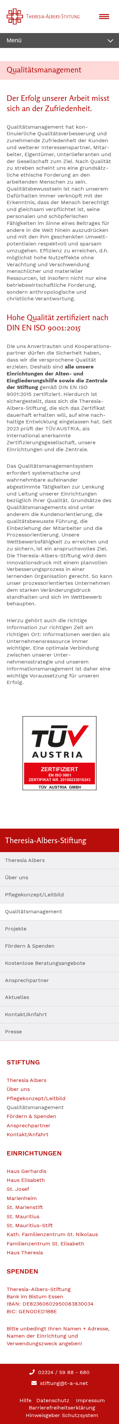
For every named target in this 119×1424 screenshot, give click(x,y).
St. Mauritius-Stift (30, 1225)
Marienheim (22, 1198)
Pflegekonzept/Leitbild (34, 894)
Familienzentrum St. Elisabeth (45, 1243)
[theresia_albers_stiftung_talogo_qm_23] (59, 753)
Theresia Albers (25, 860)
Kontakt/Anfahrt (26, 1014)
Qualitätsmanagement (33, 911)
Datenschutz (52, 1400)
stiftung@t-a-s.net (63, 1383)
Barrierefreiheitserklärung (62, 1407)
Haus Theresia (25, 1252)
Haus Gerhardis (26, 1171)
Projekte (15, 929)
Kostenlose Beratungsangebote (45, 963)
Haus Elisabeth (26, 1180)
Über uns (16, 877)
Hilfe (25, 1400)
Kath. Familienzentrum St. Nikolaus (52, 1234)
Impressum (90, 1400)
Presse (13, 1031)
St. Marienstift (25, 1207)
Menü (14, 40)
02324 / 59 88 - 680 (63, 1372)
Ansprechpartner (27, 980)
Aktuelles (17, 997)
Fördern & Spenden (30, 946)
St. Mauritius (23, 1216)
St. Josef (18, 1189)
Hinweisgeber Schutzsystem (62, 1415)
